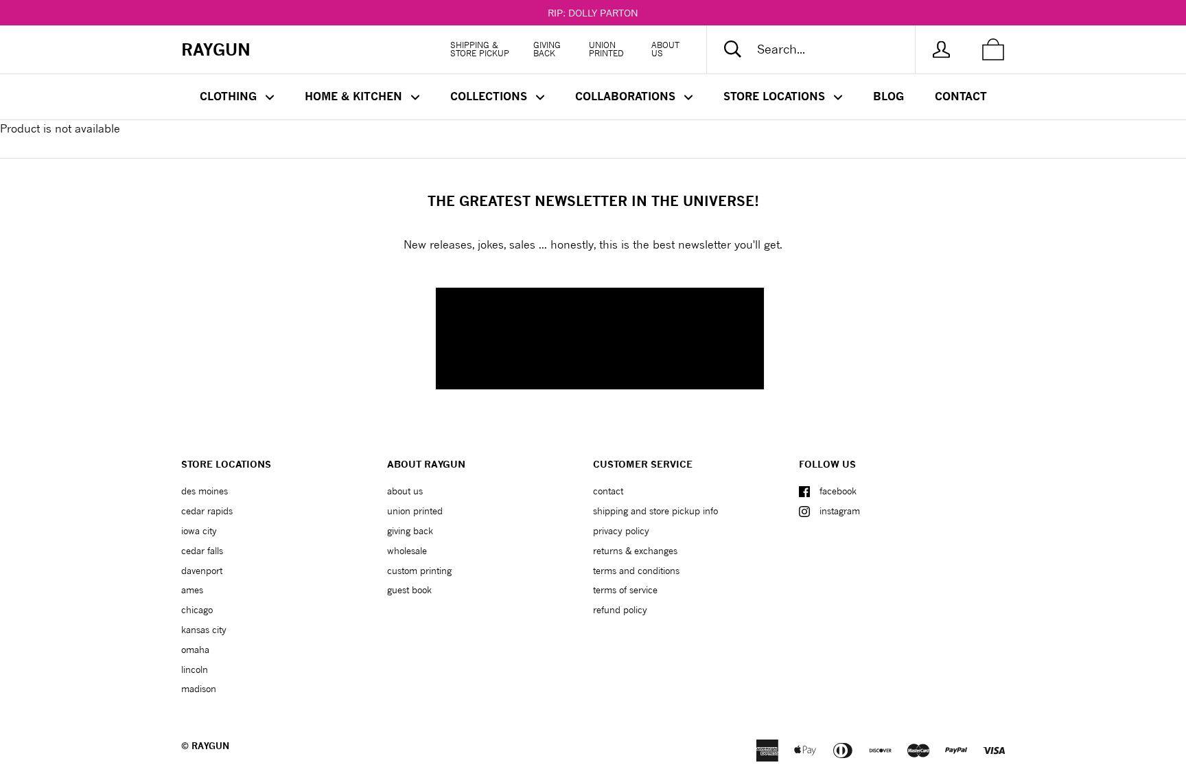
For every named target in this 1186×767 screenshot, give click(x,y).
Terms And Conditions (636, 570)
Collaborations (627, 96)
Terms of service (625, 589)
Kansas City (203, 629)
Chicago (197, 609)
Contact (961, 96)
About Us (665, 49)
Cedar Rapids (207, 510)
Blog (888, 96)
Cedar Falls (202, 550)
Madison (198, 688)
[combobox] (822, 49)
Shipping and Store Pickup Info (655, 510)
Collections (490, 96)
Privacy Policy (621, 530)
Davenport (201, 570)
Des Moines (204, 490)
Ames (192, 589)
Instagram (839, 510)
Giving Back (547, 49)
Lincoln (194, 669)
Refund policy (620, 609)
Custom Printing (419, 570)
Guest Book (409, 589)
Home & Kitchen (355, 96)
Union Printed (606, 49)
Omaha (195, 649)
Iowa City (199, 530)
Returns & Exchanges (635, 550)
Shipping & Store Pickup (479, 49)
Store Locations (775, 96)
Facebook (838, 490)
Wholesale (407, 550)
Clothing (230, 96)
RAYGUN (210, 745)
